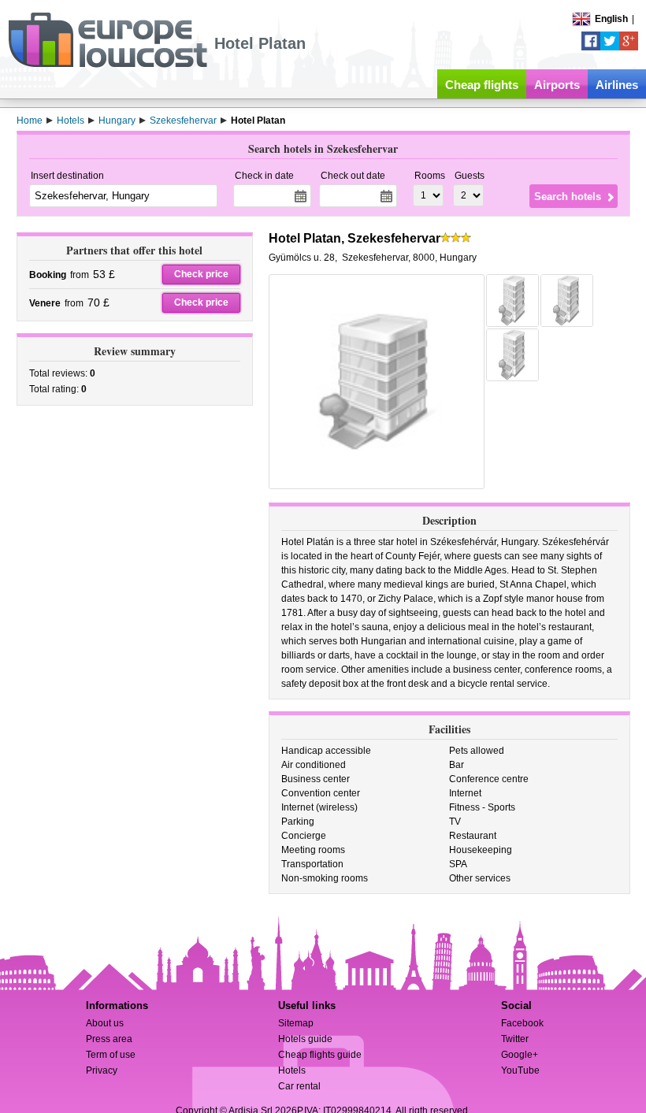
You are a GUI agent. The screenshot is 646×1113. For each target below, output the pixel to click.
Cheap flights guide (320, 1054)
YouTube (520, 1070)
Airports (557, 84)
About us (105, 1023)
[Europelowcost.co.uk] (107, 64)
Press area (109, 1038)
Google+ (519, 1054)
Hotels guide (305, 1038)
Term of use (111, 1054)
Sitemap (296, 1023)
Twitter (515, 1038)
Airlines (617, 84)
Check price (201, 274)
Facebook (522, 1023)
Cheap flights (481, 84)
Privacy (101, 1070)
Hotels (292, 1070)
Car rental (299, 1086)
